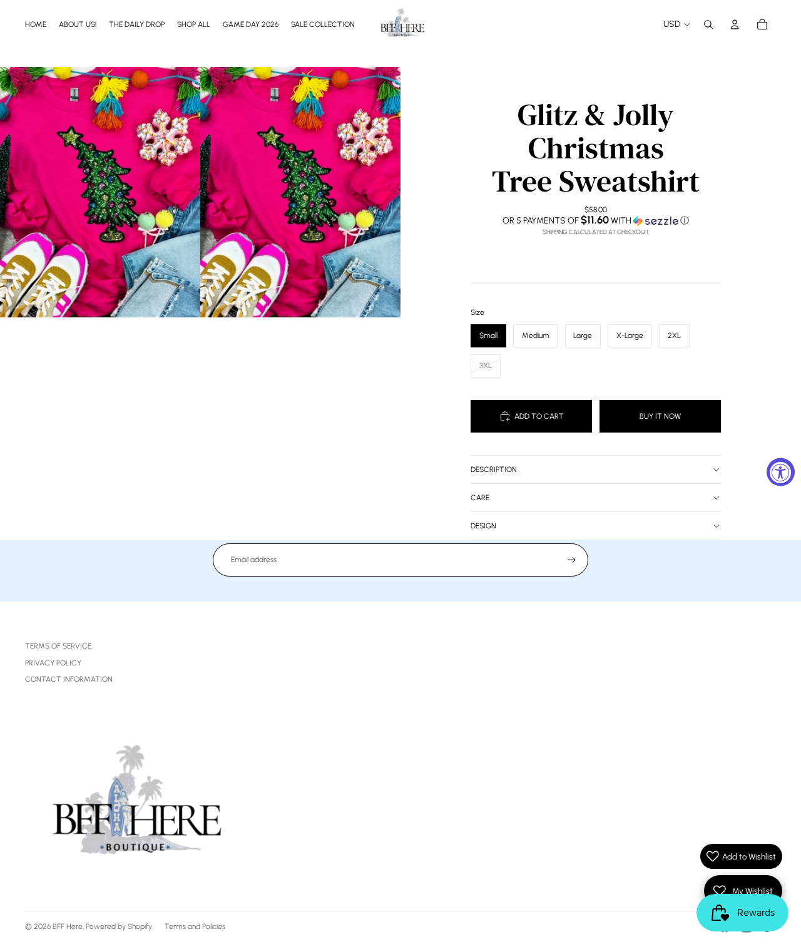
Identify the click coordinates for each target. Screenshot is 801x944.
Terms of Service (58, 646)
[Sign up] (572, 560)
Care (480, 497)
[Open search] (708, 24)
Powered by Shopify (119, 926)
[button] (596, 220)
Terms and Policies (195, 926)
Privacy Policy (53, 663)
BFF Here (68, 926)
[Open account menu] (734, 24)
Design (483, 525)
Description (494, 469)
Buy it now (660, 416)
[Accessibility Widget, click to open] (781, 472)
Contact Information (69, 679)
